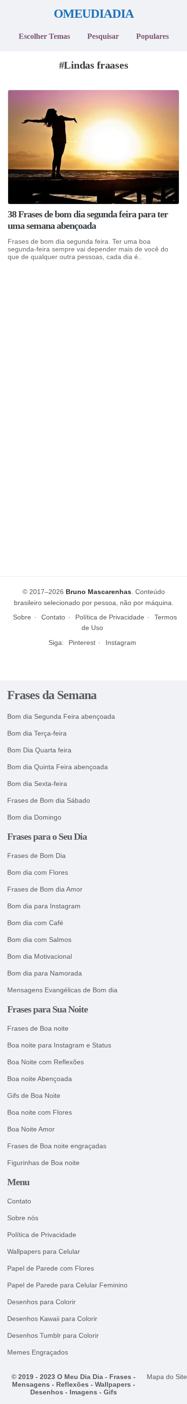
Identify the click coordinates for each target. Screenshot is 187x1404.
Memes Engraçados (37, 1352)
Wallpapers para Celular (43, 1251)
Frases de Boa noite (38, 1028)
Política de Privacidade (109, 617)
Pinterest (82, 642)
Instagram (120, 642)
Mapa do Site (167, 1376)
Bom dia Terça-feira (37, 733)
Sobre (22, 617)
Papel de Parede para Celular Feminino (67, 1285)
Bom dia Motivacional (39, 956)
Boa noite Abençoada (39, 1079)
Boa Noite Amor (31, 1129)
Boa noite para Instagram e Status (59, 1045)
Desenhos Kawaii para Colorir (52, 1318)
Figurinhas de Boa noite (43, 1162)
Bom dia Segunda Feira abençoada (61, 716)
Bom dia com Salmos (39, 939)
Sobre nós (22, 1218)
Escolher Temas (44, 36)
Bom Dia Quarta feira (39, 750)
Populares (152, 36)
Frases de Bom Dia (36, 855)
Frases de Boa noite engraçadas (56, 1146)
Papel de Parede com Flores (50, 1268)
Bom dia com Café (35, 923)
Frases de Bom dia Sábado (48, 800)
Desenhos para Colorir (41, 1302)
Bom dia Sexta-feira (37, 783)
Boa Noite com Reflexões (45, 1062)
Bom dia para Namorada (44, 973)
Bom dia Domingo (34, 817)
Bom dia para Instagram (44, 906)
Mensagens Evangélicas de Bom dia (62, 990)
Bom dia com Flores (37, 872)
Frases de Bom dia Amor (44, 889)
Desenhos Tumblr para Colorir (53, 1335)
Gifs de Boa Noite (33, 1095)
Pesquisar (103, 36)
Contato (53, 617)
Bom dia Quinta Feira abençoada (57, 767)
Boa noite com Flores (39, 1112)
